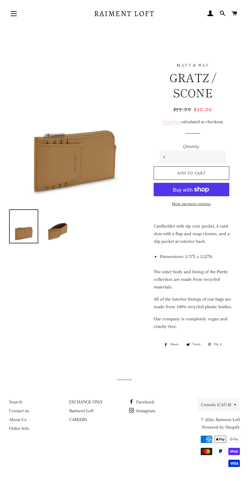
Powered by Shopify (221, 427)
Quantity (191, 146)
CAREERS (78, 419)
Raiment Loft (124, 14)
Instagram (145, 410)
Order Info (19, 428)
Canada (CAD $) (216, 404)
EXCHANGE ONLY (86, 402)
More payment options (191, 203)
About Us (17, 419)
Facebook (144, 402)
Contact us (19, 410)
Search (15, 402)
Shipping (170, 121)
